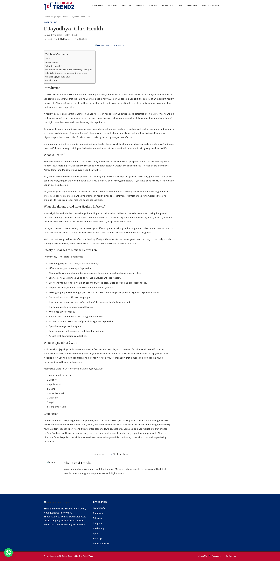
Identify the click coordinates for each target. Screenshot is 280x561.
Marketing (167, 5)
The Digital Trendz (62, 39)
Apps (179, 5)
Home (46, 17)
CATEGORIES (100, 502)
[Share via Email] (127, 454)
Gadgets (140, 5)
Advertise (216, 556)
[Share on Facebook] (117, 454)
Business (113, 5)
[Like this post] (114, 454)
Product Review (210, 5)
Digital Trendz (62, 17)
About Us (202, 556)
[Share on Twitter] (120, 454)
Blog (53, 17)
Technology (96, 5)
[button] (8, 552)
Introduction (51, 62)
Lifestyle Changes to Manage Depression (66, 73)
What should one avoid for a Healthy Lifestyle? (68, 69)
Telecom (126, 5)
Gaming (153, 5)
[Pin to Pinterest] (124, 454)
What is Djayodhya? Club (58, 77)
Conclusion (51, 80)
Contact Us (230, 556)
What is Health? (53, 66)
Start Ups (192, 5)
